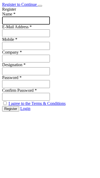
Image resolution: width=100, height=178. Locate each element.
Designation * (14, 64)
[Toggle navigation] (40, 6)
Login (25, 108)
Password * (12, 77)
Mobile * (9, 39)
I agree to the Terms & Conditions (37, 103)
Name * (8, 14)
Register (10, 109)
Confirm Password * (19, 90)
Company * (12, 52)
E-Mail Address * (17, 27)
